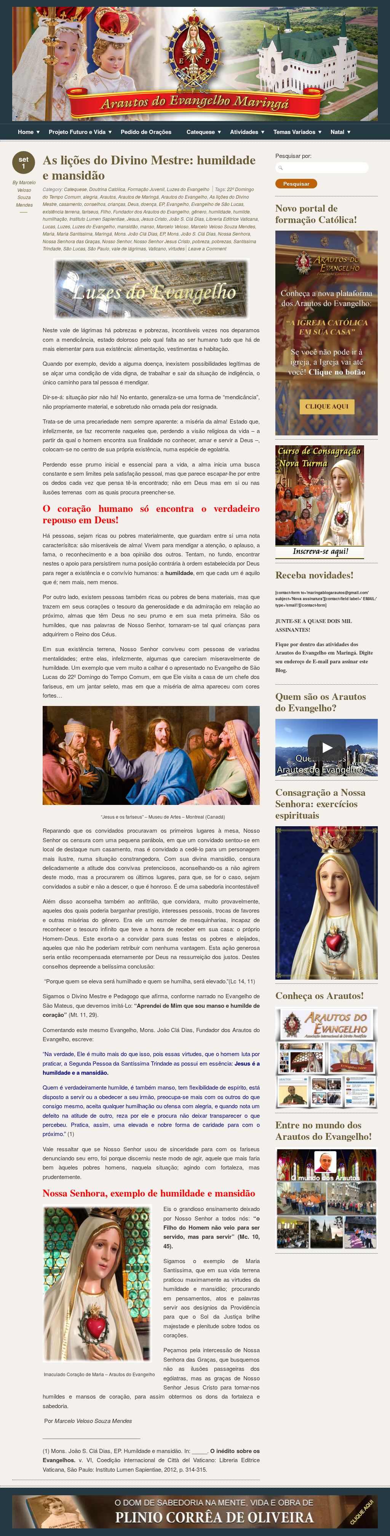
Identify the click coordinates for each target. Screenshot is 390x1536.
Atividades (241, 132)
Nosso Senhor (116, 241)
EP (161, 204)
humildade (220, 211)
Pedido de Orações (146, 131)
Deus (133, 204)
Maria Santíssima (75, 233)
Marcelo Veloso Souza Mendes (223, 226)
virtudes (176, 248)
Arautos (108, 196)
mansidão (127, 226)
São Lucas (74, 248)
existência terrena (61, 211)
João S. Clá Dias (186, 218)
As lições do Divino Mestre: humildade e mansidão (149, 167)
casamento (70, 204)
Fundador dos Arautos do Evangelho (151, 211)
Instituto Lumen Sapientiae (97, 218)
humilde (241, 211)
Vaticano (157, 248)
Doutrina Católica (107, 189)
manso (147, 226)
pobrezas (221, 241)
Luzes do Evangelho (188, 189)
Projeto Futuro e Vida (74, 132)
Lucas (49, 226)
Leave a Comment (207, 248)
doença (149, 204)
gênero (199, 211)
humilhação (55, 218)
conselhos (94, 204)
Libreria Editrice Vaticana (232, 218)
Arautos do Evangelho (184, 196)
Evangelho (177, 204)
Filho (106, 211)
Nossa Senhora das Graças (71, 241)
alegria (90, 196)
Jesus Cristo (154, 218)
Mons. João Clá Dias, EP (139, 233)
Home (23, 132)
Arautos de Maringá (138, 196)
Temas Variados (291, 132)
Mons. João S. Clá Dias (191, 233)
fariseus (90, 211)
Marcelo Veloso (173, 226)
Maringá (103, 233)
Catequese (198, 132)
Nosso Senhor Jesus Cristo (162, 241)
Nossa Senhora (234, 233)
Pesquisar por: (293, 155)
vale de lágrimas (129, 248)
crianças (116, 204)
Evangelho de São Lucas (217, 204)
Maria (48, 233)
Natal (334, 132)
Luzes (64, 226)
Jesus (133, 218)
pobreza (200, 241)
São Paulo (98, 248)
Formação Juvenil (146, 189)
